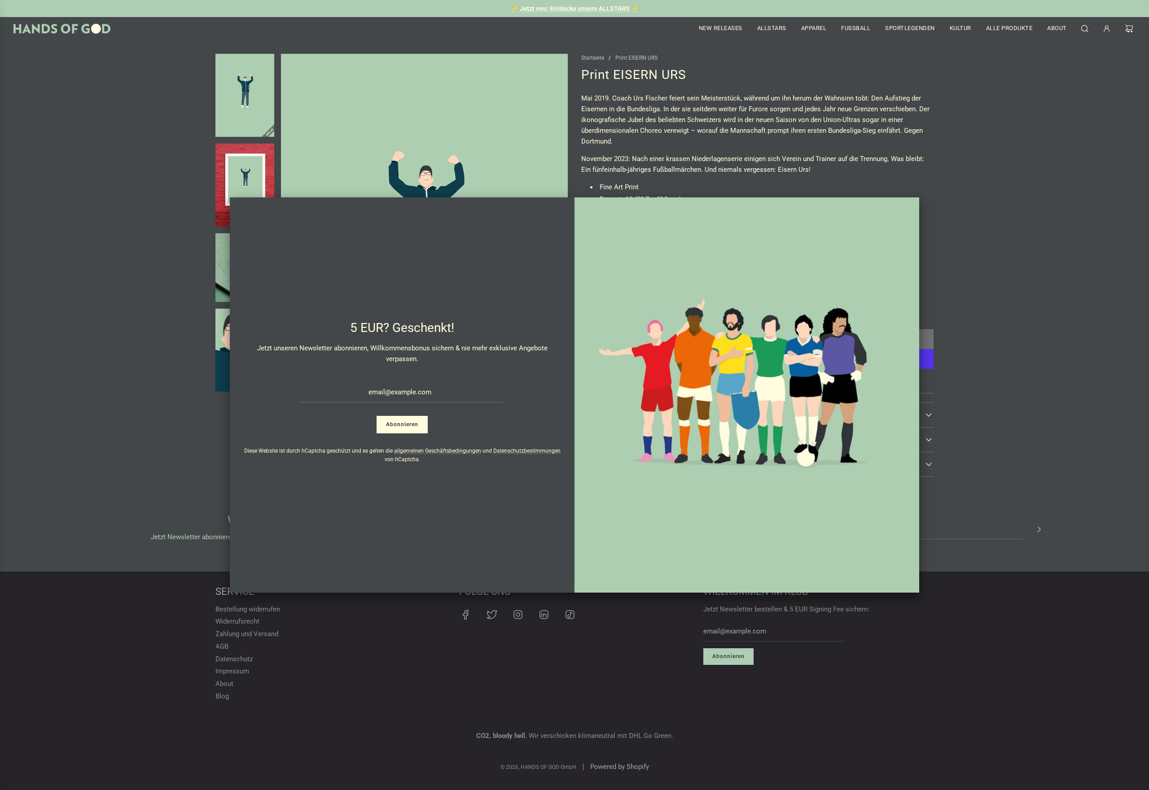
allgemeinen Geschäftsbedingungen (437, 451)
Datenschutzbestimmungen (527, 451)
